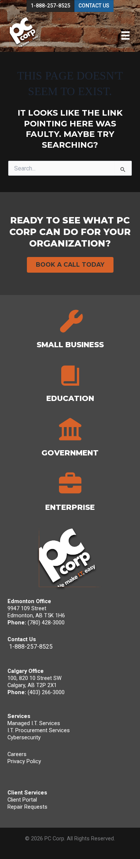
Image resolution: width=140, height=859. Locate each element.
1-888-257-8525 (31, 646)
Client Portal (22, 799)
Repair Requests (27, 806)
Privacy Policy (24, 761)
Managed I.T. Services (33, 723)
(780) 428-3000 (46, 622)
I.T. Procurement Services (38, 730)
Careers (17, 754)
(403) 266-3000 (46, 692)
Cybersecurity (24, 737)
